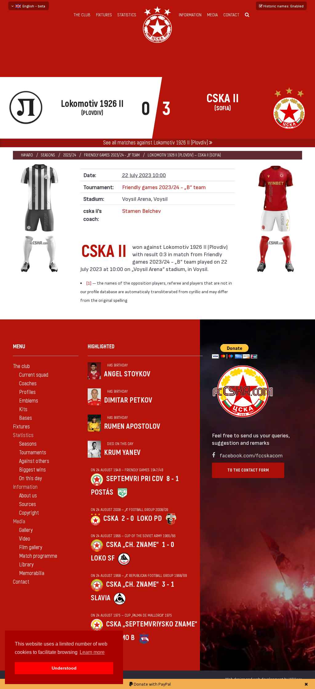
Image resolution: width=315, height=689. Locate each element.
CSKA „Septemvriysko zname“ (151, 624)
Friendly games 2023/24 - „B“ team (112, 155)
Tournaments (32, 452)
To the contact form (248, 470)
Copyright (29, 513)
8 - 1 (172, 478)
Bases (25, 418)
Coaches (28, 383)
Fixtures (104, 15)
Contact (231, 15)
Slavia (100, 598)
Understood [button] (64, 668)
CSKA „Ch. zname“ (132, 544)
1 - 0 (168, 544)
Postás (102, 492)
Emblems (28, 400)
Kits (23, 409)
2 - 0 (128, 518)
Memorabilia (31, 573)
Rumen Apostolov (132, 426)
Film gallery (30, 547)
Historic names (283, 6)
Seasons (48, 155)
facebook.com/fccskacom (251, 455)
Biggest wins (32, 469)
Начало (27, 155)
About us (28, 495)
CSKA (110, 518)
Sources (27, 504)
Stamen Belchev (141, 210)
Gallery (26, 530)
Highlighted (101, 346)
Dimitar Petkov (128, 400)
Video (24, 538)
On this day (30, 478)
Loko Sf (103, 558)
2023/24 (69, 155)
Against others (34, 461)
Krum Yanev (122, 452)
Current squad (33, 375)
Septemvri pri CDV (134, 478)
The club (82, 15)
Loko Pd (149, 518)
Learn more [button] (92, 652)
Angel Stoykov (127, 374)
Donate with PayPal (152, 684)
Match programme (38, 556)
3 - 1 (168, 584)
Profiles (27, 392)
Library (26, 564)
